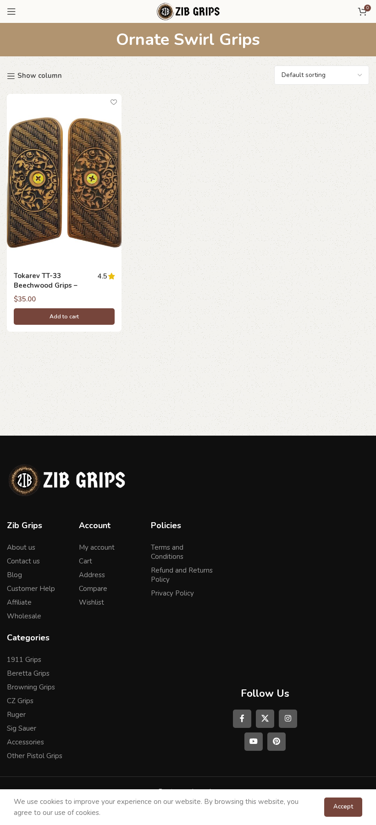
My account (97, 547)
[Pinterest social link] (276, 741)
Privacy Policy (172, 593)
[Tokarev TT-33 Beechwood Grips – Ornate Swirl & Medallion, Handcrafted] (64, 180)
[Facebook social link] (242, 719)
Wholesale (24, 616)
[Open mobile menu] (11, 11)
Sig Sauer (21, 728)
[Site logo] (188, 11)
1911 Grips (24, 659)
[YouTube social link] (253, 741)
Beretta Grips (28, 673)
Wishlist (91, 602)
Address (92, 574)
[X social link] (265, 719)
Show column (39, 76)
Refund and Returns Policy (182, 575)
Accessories (25, 742)
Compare (93, 588)
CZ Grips (20, 700)
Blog (14, 574)
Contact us (23, 561)
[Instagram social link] (288, 719)
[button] (64, 316)
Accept (343, 807)
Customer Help (31, 588)
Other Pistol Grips (34, 755)
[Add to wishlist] (113, 102)
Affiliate (19, 602)
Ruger (16, 714)
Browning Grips (31, 687)
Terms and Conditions (167, 552)
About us (21, 547)
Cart (85, 561)
